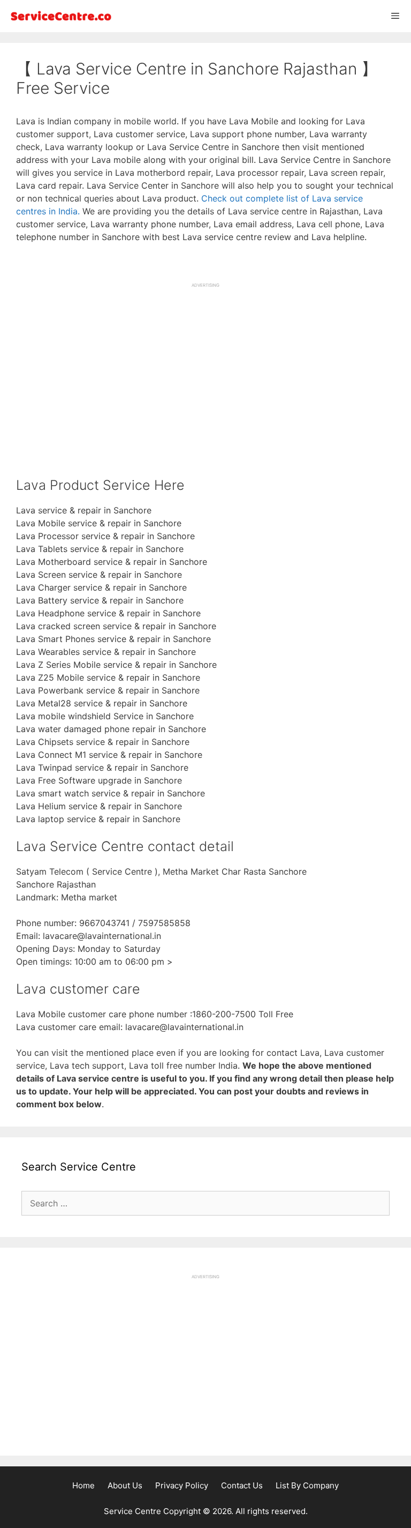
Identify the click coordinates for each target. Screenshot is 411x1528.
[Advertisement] (205, 363)
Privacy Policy (181, 1485)
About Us (125, 1485)
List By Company (307, 1485)
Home (83, 1485)
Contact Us (242, 1485)
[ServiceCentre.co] (58, 16)
